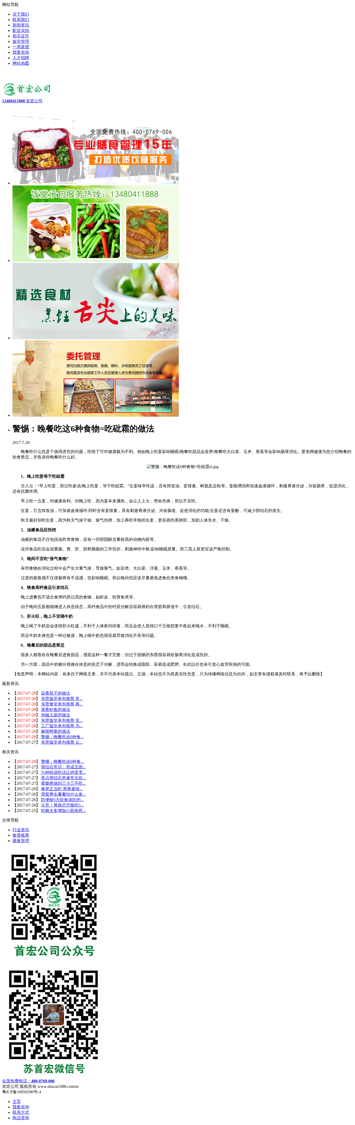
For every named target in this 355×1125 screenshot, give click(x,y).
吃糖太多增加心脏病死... (63, 810)
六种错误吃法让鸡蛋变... (63, 772)
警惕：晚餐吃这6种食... (62, 737)
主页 (16, 1101)
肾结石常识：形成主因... (63, 767)
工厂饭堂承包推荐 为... (62, 726)
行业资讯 (20, 830)
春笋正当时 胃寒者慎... (62, 789)
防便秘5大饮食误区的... (62, 799)
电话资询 (20, 1118)
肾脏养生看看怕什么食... (63, 794)
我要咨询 (20, 1107)
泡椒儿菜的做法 (55, 715)
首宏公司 (22, 101)
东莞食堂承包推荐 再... (62, 704)
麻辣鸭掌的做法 (55, 731)
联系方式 (20, 1112)
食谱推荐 (20, 835)
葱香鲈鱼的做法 (55, 709)
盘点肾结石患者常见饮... (63, 778)
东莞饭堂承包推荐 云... (62, 742)
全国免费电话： (28, 1081)
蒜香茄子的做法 (55, 693)
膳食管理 (20, 840)
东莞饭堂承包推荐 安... (62, 720)
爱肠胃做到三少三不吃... (63, 783)
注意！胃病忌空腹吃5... (62, 805)
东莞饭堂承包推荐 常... (62, 698)
